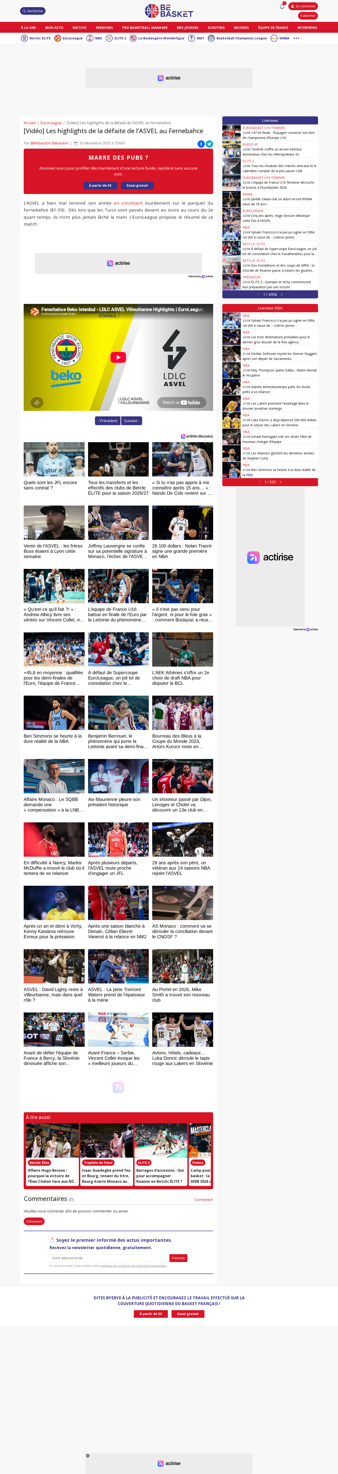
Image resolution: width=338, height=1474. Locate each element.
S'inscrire (178, 1258)
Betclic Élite (39, 1162)
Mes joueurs (187, 27)
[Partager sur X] (209, 144)
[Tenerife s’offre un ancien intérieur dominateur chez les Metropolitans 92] (231, 149)
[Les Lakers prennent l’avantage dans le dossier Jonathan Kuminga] (231, 403)
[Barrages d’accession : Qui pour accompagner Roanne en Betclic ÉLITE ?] (161, 1140)
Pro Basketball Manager (145, 27)
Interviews (307, 27)
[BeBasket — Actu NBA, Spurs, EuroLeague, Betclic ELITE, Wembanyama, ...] (169, 10)
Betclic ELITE (40, 38)
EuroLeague (73, 38)
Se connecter (305, 6)
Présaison (251, 277)
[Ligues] (296, 37)
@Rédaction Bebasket (49, 143)
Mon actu (54, 27)
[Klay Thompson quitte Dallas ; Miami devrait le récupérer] (231, 370)
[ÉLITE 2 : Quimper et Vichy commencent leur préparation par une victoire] (231, 282)
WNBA (284, 38)
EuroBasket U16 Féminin (264, 128)
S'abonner (307, 15)
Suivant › (131, 420)
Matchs (79, 27)
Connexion (204, 1199)
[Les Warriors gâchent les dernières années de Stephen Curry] (231, 453)
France (197, 1162)
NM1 (200, 38)
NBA (98, 38)
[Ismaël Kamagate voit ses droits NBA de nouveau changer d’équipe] (231, 437)
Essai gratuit (137, 185)
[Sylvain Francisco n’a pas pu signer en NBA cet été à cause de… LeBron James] (231, 232)
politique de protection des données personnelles (134, 1266)
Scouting (216, 27)
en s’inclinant (128, 203)
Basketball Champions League (242, 38)
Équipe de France (273, 27)
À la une (28, 27)
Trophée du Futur (98, 1162)
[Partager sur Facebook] (201, 144)
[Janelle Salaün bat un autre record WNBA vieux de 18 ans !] (231, 199)
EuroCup (250, 144)
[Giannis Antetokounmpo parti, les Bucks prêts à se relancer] (231, 387)
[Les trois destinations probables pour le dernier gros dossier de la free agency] (231, 337)
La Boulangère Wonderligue (161, 38)
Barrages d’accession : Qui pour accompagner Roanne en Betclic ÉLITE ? (160, 1176)
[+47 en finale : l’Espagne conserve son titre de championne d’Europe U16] (231, 133)
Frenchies (104, 27)
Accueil (29, 122)
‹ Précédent (107, 420)
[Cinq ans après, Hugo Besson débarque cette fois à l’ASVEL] (231, 216)
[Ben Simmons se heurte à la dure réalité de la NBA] (231, 470)
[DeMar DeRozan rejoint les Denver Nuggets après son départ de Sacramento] (231, 354)
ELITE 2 (120, 38)
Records (241, 27)
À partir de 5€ (100, 185)
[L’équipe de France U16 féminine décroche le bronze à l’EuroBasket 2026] (231, 182)
